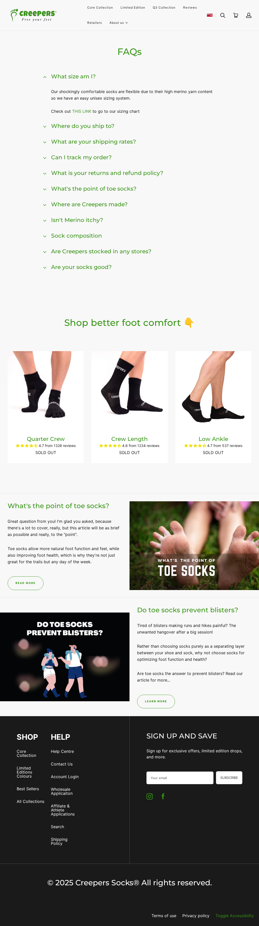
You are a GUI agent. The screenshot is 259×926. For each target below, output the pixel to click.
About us (117, 22)
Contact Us (62, 763)
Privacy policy (195, 915)
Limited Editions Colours (24, 772)
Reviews (190, 7)
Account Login (65, 776)
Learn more (156, 701)
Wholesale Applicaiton (62, 791)
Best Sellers (28, 788)
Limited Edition (133, 7)
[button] (27, 445)
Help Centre (62, 751)
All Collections (30, 801)
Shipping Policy (59, 841)
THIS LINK (81, 111)
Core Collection (100, 7)
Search (57, 826)
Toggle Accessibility (234, 915)
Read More (25, 583)
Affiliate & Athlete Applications (63, 810)
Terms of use (164, 915)
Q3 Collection (164, 7)
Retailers (94, 23)
